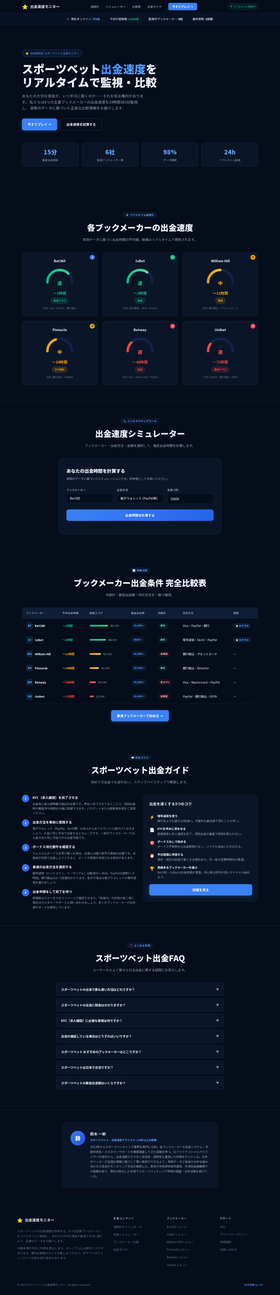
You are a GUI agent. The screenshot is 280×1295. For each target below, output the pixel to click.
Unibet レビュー (177, 1265)
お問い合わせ (228, 1249)
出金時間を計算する (140, 515)
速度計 (94, 7)
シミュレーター (116, 7)
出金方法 (122, 490)
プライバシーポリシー (234, 1234)
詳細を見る (200, 889)
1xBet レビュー (177, 1234)
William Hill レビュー (180, 1242)
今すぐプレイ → (182, 7)
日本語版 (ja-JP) (253, 1285)
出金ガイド (154, 7)
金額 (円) (173, 490)
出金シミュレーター (126, 1234)
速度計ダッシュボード (127, 1227)
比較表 (136, 7)
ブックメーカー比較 (126, 1242)
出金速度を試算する (81, 124)
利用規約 (225, 1242)
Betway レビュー (178, 1257)
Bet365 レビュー (178, 1227)
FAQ (222, 1227)
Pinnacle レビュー (179, 1249)
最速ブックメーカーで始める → (140, 715)
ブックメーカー (76, 490)
